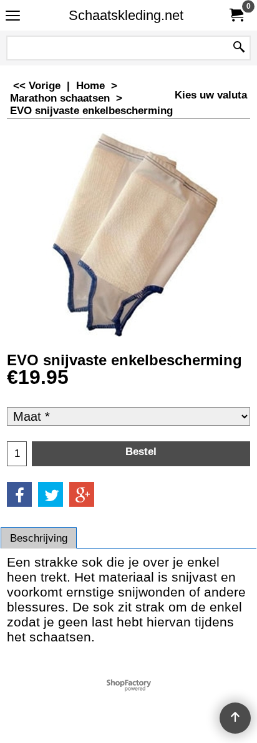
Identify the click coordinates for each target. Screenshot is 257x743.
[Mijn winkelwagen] (235, 15)
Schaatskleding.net (126, 15)
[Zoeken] (239, 48)
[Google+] (81, 494)
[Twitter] (50, 494)
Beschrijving (38, 538)
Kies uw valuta (211, 95)
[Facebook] (19, 494)
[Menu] (13, 16)
